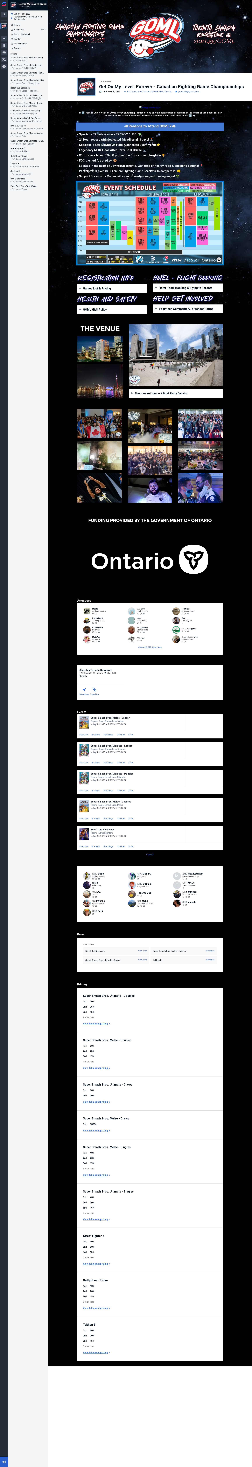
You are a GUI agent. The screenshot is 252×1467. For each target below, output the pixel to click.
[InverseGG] (93, 906)
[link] (144, 613)
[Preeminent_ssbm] (96, 623)
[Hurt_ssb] (138, 640)
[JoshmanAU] (138, 632)
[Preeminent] (93, 623)
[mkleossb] (182, 613)
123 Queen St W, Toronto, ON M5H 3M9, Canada (149, 91)
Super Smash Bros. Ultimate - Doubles (112, 773)
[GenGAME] (183, 888)
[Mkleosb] (185, 613)
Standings (108, 735)
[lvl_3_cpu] (93, 897)
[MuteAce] (93, 642)
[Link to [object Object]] (87, 611)
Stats (130, 735)
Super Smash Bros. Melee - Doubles (111, 801)
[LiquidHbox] (185, 631)
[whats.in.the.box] (93, 914)
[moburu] (138, 879)
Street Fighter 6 (93, 1236)
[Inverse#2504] (96, 906)
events (13, 54)
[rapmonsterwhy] (93, 632)
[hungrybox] (188, 631)
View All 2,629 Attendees (150, 647)
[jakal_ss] (138, 623)
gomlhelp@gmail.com (188, 91)
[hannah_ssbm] (183, 905)
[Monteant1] (96, 613)
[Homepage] (4, 4)
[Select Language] (4, 59)
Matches (121, 735)
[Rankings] (4, 45)
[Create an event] (4, 38)
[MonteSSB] (93, 613)
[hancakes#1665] (186, 905)
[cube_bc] (138, 906)
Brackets (96, 735)
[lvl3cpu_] (96, 897)
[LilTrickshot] (141, 632)
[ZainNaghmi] (182, 623)
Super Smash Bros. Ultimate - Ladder (111, 745)
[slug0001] (144, 614)
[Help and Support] (4, 66)
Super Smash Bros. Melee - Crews (106, 1118)
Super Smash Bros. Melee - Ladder (110, 717)
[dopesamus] (99, 879)
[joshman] (144, 632)
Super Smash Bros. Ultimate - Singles (108, 1191)
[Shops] (4, 52)
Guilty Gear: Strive (95, 1280)
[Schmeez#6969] (189, 897)
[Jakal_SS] (141, 623)
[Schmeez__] (183, 897)
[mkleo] (188, 614)
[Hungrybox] (182, 631)
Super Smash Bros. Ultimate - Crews (107, 1084)
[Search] (4, 14)
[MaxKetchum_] (186, 879)
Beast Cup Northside (102, 829)
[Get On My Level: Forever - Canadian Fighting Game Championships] (4, 26)
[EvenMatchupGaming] (138, 895)
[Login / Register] (4, 1462)
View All (150, 854)
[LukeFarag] (93, 888)
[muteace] (99, 642)
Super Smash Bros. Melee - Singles (107, 1147)
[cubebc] (144, 906)
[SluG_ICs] (138, 613)
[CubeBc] (141, 906)
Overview (83, 735)
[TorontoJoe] (141, 895)
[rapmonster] (99, 632)
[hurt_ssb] (141, 640)
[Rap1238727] (96, 632)
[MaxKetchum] (183, 879)
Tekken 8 (89, 1324)
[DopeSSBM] (93, 879)
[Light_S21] (182, 642)
